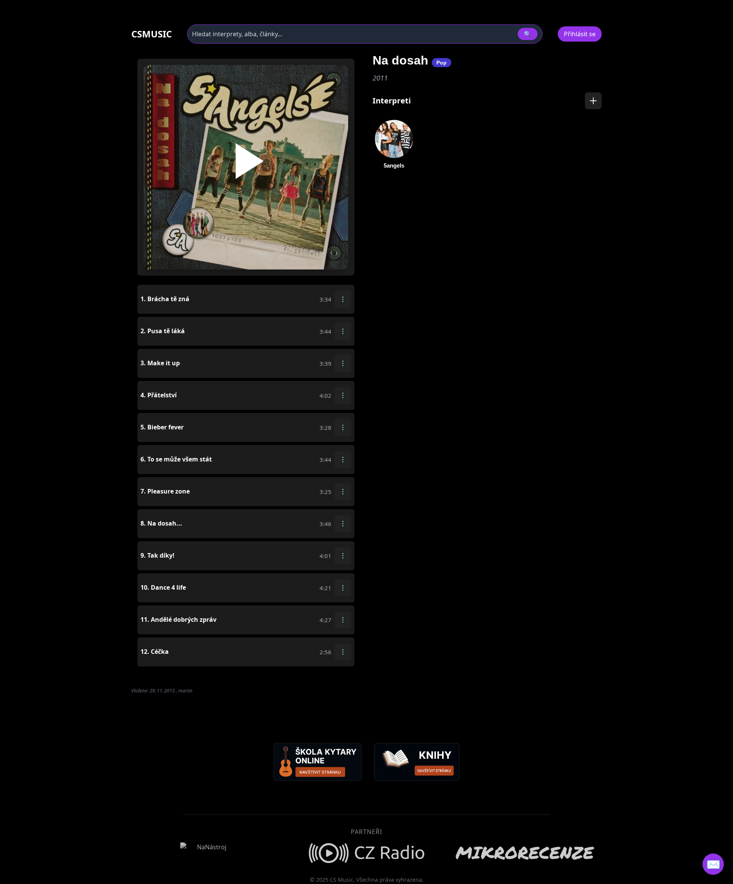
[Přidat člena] (593, 100)
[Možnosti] (342, 299)
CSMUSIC (151, 34)
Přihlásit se (580, 34)
